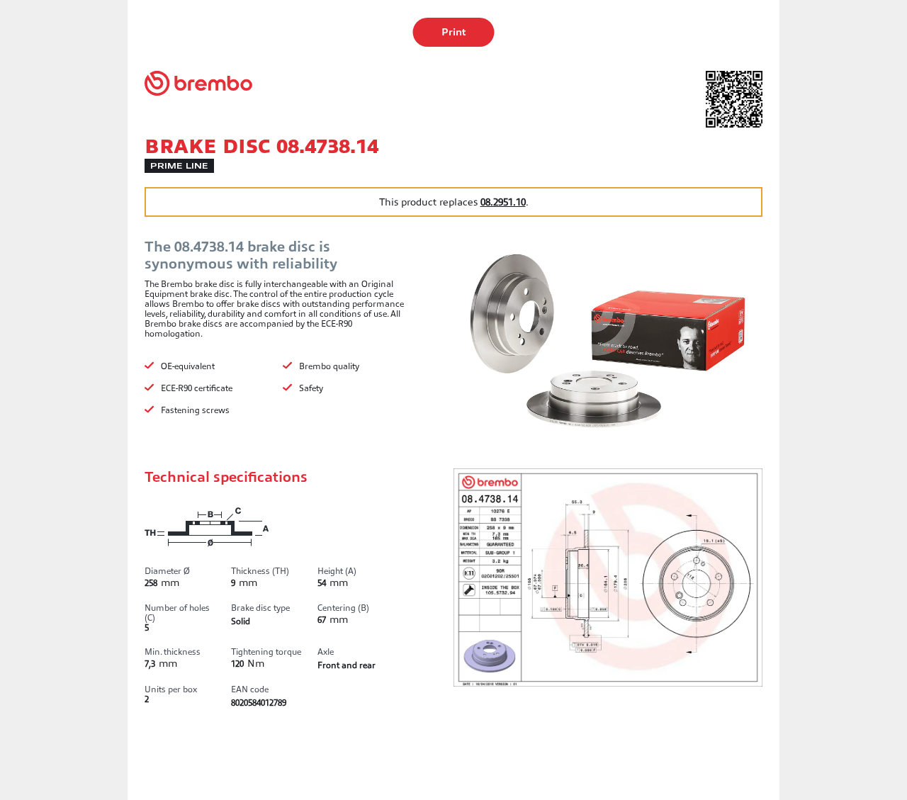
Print (453, 32)
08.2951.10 (503, 202)
